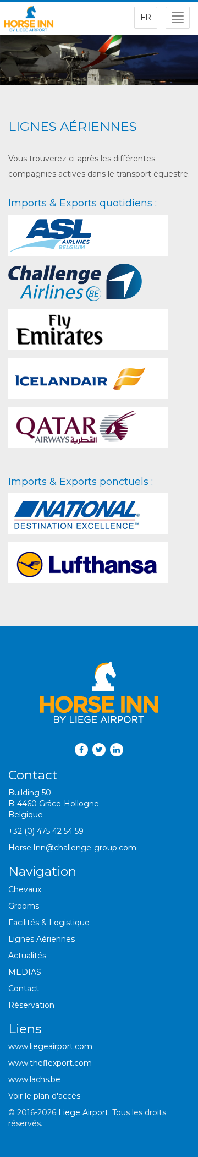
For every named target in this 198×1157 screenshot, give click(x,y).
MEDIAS (24, 972)
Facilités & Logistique (49, 922)
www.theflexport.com (50, 1063)
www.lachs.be (34, 1079)
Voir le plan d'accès (44, 1096)
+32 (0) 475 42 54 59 (46, 831)
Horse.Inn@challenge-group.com (72, 848)
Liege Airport (83, 1112)
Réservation (31, 1005)
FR (145, 17)
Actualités (27, 955)
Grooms (23, 906)
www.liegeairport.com (50, 1046)
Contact (23, 989)
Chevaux (24, 889)
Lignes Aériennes (41, 939)
